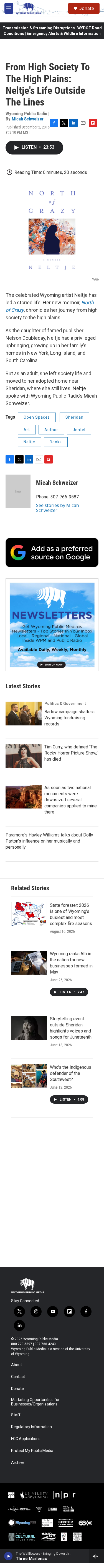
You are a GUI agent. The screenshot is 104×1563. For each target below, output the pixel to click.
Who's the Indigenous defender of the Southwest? (70, 1073)
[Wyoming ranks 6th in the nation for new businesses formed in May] (29, 963)
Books (56, 442)
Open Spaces (37, 417)
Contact (18, 1377)
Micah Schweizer (28, 119)
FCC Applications (25, 1439)
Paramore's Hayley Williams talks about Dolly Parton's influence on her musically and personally (49, 841)
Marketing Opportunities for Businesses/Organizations (35, 1402)
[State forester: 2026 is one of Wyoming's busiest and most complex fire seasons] (29, 914)
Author (51, 430)
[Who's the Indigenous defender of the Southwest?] (29, 1076)
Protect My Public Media (32, 1451)
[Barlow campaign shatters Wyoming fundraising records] (24, 713)
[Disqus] (52, 1192)
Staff (16, 1415)
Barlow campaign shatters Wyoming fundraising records (69, 718)
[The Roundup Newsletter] (52, 625)
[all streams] (96, 1556)
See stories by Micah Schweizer (57, 507)
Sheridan (74, 417)
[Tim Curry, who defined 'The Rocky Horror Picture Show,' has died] (24, 756)
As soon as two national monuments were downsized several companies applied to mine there (70, 800)
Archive (17, 1463)
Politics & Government (65, 703)
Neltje (29, 442)
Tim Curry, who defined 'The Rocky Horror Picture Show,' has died (71, 753)
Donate (86, 8)
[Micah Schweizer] (18, 491)
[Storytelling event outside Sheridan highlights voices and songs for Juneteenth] (29, 1028)
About (16, 1365)
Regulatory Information (31, 1427)
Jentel (79, 430)
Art (27, 430)
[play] (8, 1556)
